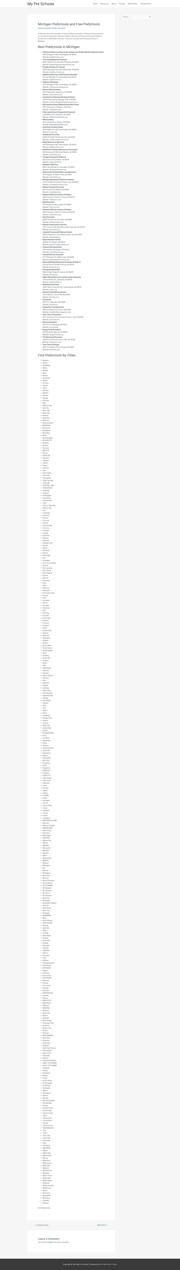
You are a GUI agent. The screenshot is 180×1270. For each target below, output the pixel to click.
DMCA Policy (133, 4)
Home (95, 4)
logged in (51, 1242)
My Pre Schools (41, 4)
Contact (122, 4)
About (114, 4)
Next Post (102, 1225)
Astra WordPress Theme (108, 1264)
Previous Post (41, 1225)
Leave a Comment (44, 28)
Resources (104, 4)
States (54, 28)
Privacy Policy (146, 4)
